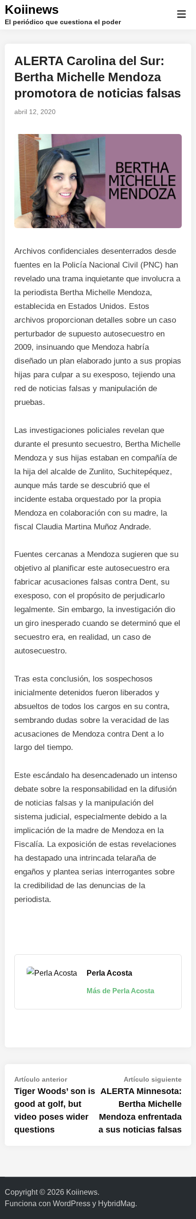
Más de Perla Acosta (120, 991)
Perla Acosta (109, 973)
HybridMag (116, 1204)
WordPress (71, 1204)
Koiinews (32, 9)
